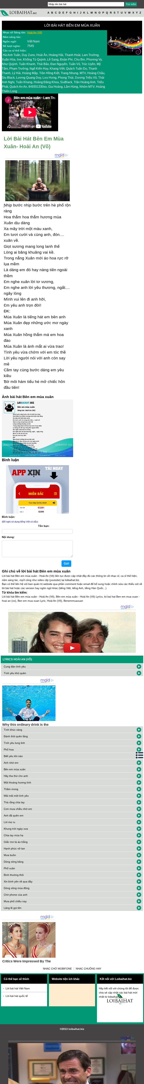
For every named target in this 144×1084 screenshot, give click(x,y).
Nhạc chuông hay (88, 968)
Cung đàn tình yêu (15, 666)
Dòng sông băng (13, 861)
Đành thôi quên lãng (16, 736)
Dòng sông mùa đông (16, 888)
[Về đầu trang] (140, 1080)
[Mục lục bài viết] (140, 755)
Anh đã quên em (13, 815)
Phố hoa (9, 749)
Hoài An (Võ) (34, 32)
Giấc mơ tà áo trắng (16, 841)
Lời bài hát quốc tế (17, 995)
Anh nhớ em (11, 762)
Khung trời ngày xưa (16, 828)
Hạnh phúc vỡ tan (14, 848)
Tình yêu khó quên (15, 673)
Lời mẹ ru (9, 822)
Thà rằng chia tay (14, 802)
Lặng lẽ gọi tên (12, 907)
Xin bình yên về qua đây (18, 881)
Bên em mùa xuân (15, 769)
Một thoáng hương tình (17, 782)
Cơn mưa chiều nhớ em (18, 808)
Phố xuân (9, 868)
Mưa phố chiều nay (15, 901)
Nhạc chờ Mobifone (57, 968)
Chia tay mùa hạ (13, 835)
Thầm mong (11, 789)
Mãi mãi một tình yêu (16, 795)
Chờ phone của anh (15, 894)
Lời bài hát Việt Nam (18, 988)
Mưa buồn (10, 855)
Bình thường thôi (14, 874)
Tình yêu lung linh (14, 742)
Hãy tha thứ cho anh (16, 775)
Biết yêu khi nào (13, 756)
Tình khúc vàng (13, 729)
